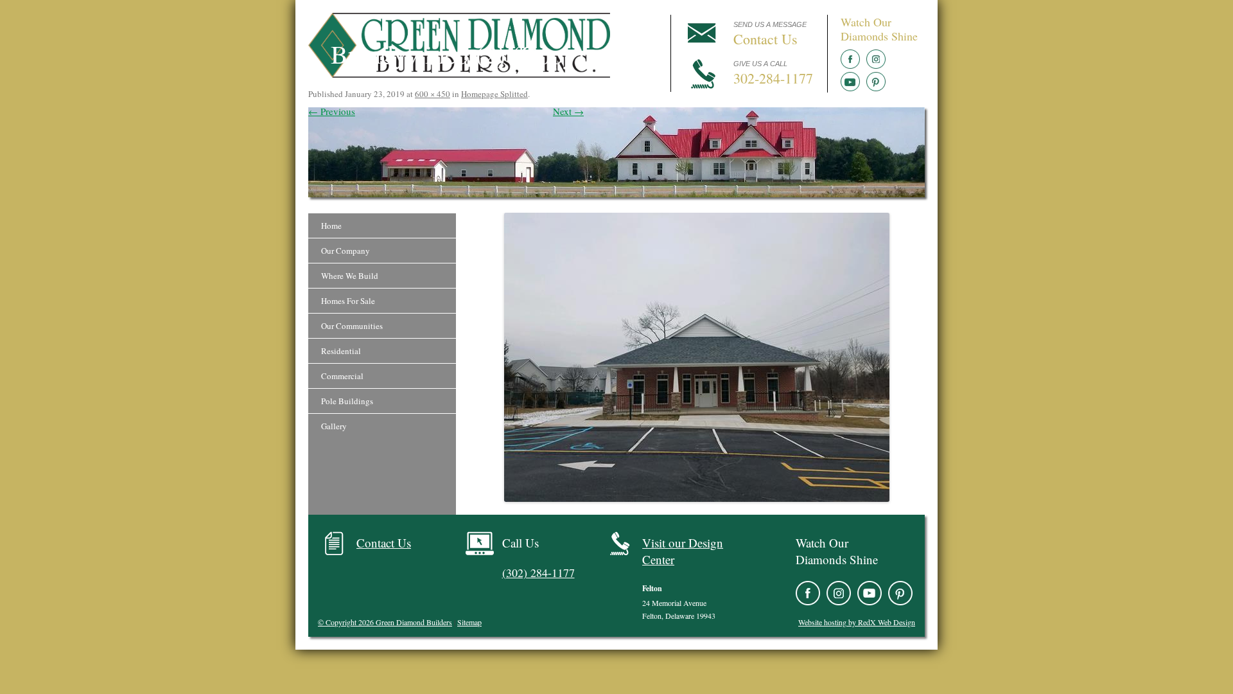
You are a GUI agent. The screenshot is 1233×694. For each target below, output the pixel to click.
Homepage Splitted (494, 94)
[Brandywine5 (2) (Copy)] (697, 357)
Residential (341, 351)
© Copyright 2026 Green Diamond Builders (385, 622)
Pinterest (876, 81)
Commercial (342, 376)
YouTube (850, 81)
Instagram (876, 59)
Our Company (345, 250)
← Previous (331, 111)
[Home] (459, 73)
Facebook (850, 59)
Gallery (334, 426)
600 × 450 (432, 94)
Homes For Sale (348, 301)
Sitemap (469, 622)
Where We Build (349, 275)
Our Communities (352, 326)
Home (331, 225)
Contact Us (383, 543)
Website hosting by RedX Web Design (856, 622)
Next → (568, 111)
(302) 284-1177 (538, 572)
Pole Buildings (347, 401)
